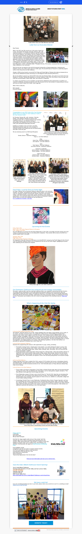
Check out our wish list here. (20, 485)
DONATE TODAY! (41, 523)
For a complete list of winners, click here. (22, 198)
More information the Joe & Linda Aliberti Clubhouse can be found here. (31, 475)
